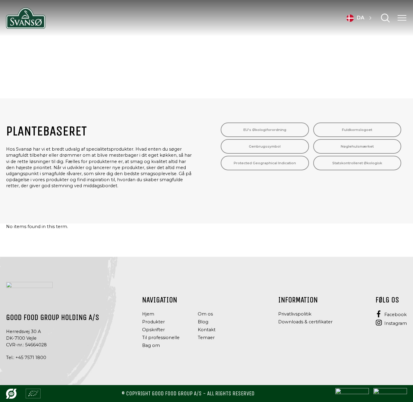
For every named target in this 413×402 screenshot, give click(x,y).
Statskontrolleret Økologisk (357, 163)
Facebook (395, 314)
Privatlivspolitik (294, 314)
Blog (203, 322)
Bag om (151, 345)
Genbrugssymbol (265, 146)
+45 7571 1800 (30, 357)
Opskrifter (153, 329)
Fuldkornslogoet (357, 130)
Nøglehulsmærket (357, 146)
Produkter (153, 322)
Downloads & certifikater (305, 322)
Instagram (395, 323)
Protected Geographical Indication (265, 163)
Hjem (148, 314)
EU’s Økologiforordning (264, 130)
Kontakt (207, 329)
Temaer (206, 337)
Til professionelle (161, 337)
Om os (205, 314)
